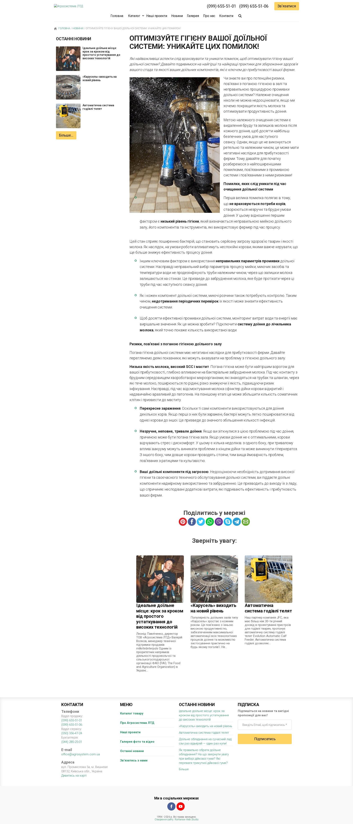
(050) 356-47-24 (71, 733)
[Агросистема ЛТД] (68, 6)
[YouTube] (180, 806)
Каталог (134, 16)
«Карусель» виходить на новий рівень (205, 726)
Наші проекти (156, 16)
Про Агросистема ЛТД (137, 723)
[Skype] (228, 522)
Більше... (66, 135)
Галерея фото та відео (137, 741)
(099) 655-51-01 (221, 6)
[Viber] (219, 522)
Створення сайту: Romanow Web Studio (176, 819)
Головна (117, 16)
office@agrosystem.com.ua (80, 754)
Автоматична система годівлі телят (204, 732)
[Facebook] (171, 806)
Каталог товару (131, 713)
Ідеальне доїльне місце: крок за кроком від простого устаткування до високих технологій (204, 715)
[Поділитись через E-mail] (246, 522)
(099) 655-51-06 (253, 6)
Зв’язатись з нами (133, 760)
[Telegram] (237, 522)
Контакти (226, 16)
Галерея (193, 16)
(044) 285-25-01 (71, 742)
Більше (184, 769)
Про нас (209, 16)
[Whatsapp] (210, 522)
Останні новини (132, 751)
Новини (177, 16)
